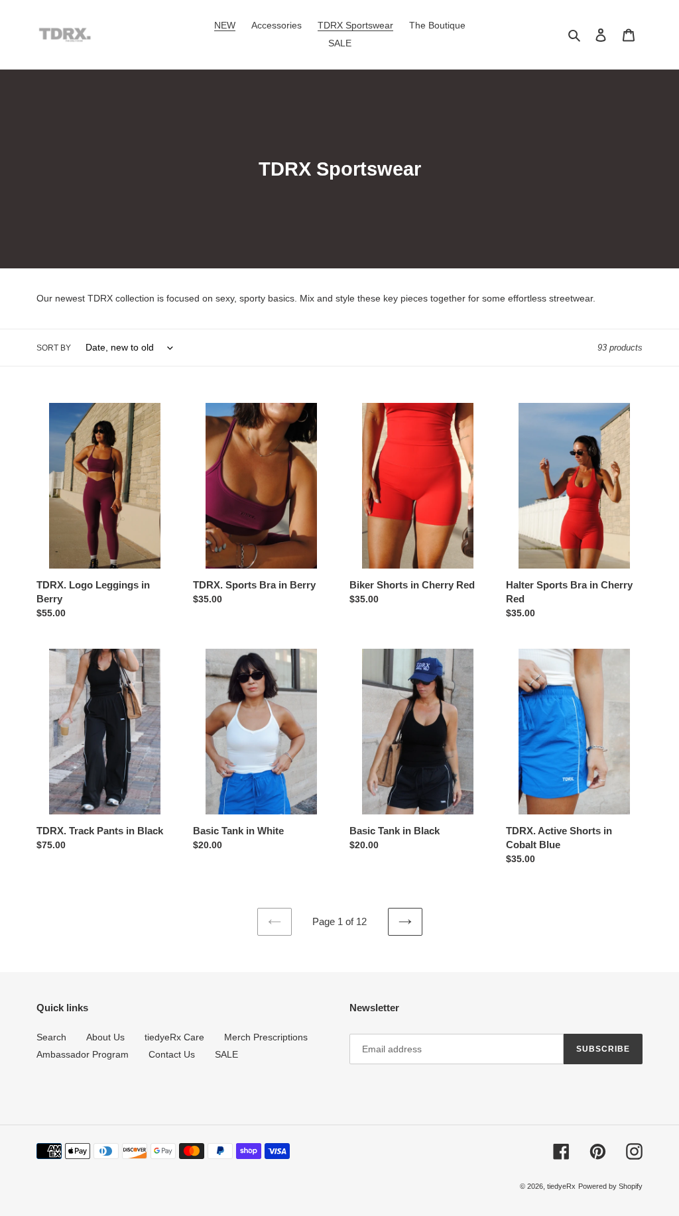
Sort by (53, 348)
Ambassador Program (82, 1054)
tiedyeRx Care (174, 1037)
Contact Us (172, 1054)
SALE (226, 1054)
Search (51, 1037)
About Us (105, 1037)
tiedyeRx (561, 1186)
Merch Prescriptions (266, 1037)
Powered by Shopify (610, 1186)
